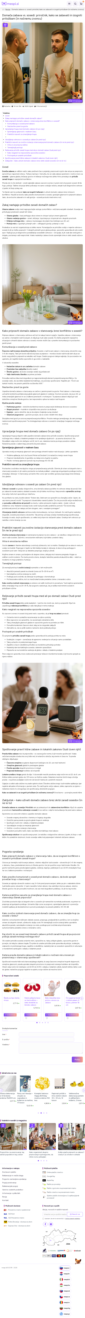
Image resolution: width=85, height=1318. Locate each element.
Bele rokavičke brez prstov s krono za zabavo (52, 1000)
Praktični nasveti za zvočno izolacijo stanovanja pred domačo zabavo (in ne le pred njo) (39, 142)
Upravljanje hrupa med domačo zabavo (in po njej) (24, 129)
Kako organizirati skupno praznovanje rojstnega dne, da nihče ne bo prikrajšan (41, 1154)
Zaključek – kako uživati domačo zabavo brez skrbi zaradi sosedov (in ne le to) (35, 161)
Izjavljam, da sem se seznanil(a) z (62, 1218)
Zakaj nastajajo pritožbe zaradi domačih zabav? (23, 118)
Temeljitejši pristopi (15, 147)
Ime (3, 1034)
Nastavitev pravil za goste (17, 126)
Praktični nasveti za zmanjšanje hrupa (22, 134)
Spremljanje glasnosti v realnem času (21, 132)
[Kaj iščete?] (75, 4)
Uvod (7, 116)
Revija (7, 9)
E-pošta (5, 1039)
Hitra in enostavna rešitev (17, 145)
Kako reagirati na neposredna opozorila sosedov (26, 153)
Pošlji (77, 1059)
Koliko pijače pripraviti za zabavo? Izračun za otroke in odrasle (71, 1153)
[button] (3, 998)
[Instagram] (51, 1224)
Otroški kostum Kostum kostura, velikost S (7, 1095)
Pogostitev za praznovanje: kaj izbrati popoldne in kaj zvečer (12, 1153)
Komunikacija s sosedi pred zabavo (21, 124)
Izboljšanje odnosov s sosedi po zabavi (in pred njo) (25, 140)
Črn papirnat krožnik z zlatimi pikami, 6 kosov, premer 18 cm (73, 1001)
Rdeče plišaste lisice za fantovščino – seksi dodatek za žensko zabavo (32, 1001)
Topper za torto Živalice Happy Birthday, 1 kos (75, 1095)
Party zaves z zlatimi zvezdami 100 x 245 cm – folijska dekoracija (59, 1096)
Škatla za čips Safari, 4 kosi (12, 999)
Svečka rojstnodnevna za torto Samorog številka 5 (41, 1096)
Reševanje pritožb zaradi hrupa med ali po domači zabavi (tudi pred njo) (33, 150)
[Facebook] (45, 1224)
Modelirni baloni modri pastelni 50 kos (24, 1095)
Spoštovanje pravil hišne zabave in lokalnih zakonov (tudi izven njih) (31, 158)
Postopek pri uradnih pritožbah (19, 155)
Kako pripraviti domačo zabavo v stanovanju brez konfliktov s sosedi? (32, 121)
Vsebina (5, 1045)
